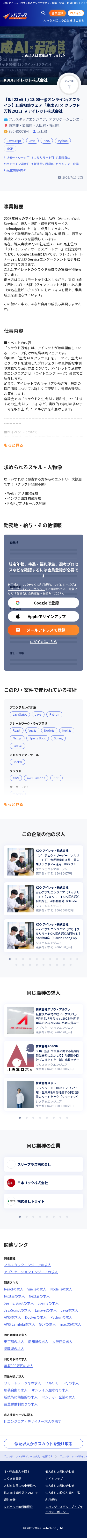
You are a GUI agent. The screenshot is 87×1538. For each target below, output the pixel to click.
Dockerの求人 (36, 1317)
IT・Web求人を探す (17, 1471)
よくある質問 (12, 1478)
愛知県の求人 (38, 1341)
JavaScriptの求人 (17, 1310)
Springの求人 (48, 1303)
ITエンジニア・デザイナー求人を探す (32, 1421)
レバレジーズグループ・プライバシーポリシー (42, 586)
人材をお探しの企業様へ (20, 1485)
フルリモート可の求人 (62, 1383)
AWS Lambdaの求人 (19, 1324)
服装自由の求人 (16, 1390)
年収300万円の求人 (18, 1365)
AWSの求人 (12, 1317)
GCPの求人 (47, 1324)
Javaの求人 (69, 1310)
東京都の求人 (14, 1341)
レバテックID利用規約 (36, 584)
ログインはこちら (43, 641)
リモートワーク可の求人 (22, 1383)
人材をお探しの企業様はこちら (64, 20)
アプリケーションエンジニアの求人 (31, 1271)
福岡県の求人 (14, 1348)
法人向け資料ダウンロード (21, 1492)
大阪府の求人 (62, 1341)
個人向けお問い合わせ (59, 1471)
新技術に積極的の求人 (21, 1397)
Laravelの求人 (46, 1310)
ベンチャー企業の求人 (58, 1397)
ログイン (76, 13)
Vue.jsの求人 (36, 1289)
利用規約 (13, 584)
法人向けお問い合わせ (59, 1485)
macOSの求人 (70, 1324)
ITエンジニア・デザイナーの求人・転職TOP (28, 1456)
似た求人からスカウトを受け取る (43, 1444)
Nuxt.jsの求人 (14, 1296)
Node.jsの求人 (61, 1289)
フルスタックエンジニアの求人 (27, 1264)
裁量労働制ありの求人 (21, 1404)
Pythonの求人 (61, 1317)
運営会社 (9, 1499)
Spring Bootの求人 (19, 1303)
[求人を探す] (43, 13)
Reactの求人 (13, 1289)
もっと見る (13, 445)
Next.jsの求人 (39, 1296)
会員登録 (57, 13)
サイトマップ (54, 1478)
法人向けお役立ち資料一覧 (62, 1492)
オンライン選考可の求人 (50, 1390)
